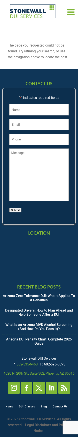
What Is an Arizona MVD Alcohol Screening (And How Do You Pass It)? (38, 327)
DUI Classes (27, 406)
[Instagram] (14, 388)
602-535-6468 (27, 364)
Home (9, 406)
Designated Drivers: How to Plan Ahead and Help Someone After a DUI (39, 312)
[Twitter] (39, 388)
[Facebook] (26, 388)
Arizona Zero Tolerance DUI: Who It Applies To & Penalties (39, 298)
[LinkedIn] (51, 388)
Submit (15, 210)
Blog (44, 406)
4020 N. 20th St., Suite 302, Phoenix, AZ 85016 (39, 373)
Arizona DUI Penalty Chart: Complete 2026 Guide (39, 341)
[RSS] (64, 388)
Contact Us (60, 406)
